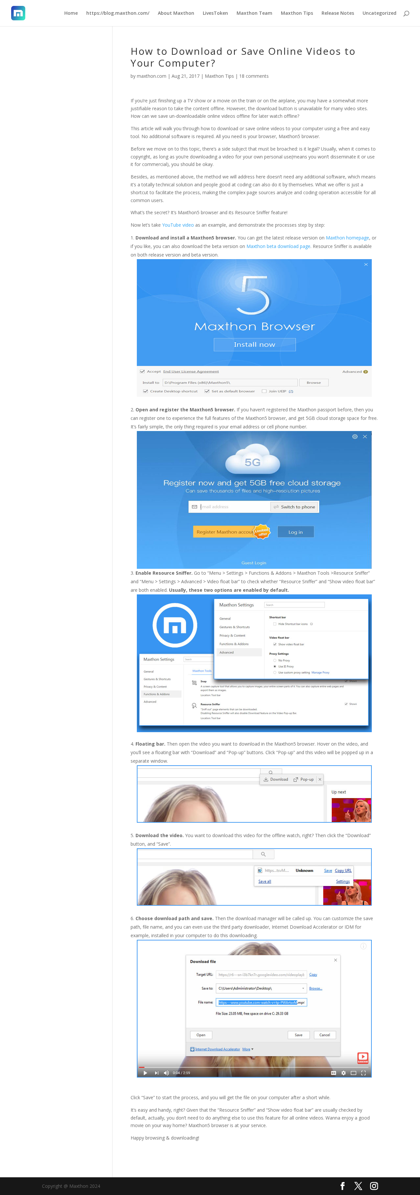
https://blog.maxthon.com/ (117, 13)
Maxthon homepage (347, 238)
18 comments (254, 76)
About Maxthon (176, 13)
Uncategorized (379, 13)
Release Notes (338, 13)
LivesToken (215, 13)
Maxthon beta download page (278, 246)
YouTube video (178, 225)
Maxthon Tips (297, 13)
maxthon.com (151, 76)
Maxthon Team (254, 13)
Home (71, 13)
